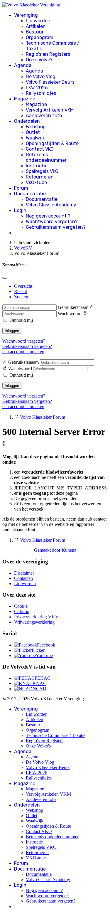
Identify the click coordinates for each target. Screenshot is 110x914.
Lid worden (38, 20)
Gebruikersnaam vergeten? (56, 227)
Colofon (21, 611)
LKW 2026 (37, 87)
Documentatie (30, 193)
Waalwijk (35, 138)
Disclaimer (24, 572)
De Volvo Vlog (40, 76)
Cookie (21, 606)
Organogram (39, 37)
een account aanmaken (23, 351)
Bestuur (35, 32)
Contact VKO (40, 149)
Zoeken (21, 296)
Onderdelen (27, 121)
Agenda (22, 65)
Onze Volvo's (39, 60)
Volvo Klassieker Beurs (50, 82)
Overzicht (23, 286)
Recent (20, 291)
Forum (21, 188)
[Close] (4, 278)
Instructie (37, 166)
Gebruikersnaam (73, 307)
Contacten (23, 578)
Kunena (69, 550)
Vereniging (26, 15)
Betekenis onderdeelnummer (46, 157)
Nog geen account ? (48, 216)
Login (20, 210)
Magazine (24, 99)
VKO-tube (36, 182)
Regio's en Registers (48, 54)
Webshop (35, 126)
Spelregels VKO (42, 171)
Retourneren (40, 177)
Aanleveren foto (44, 115)
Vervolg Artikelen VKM (50, 110)
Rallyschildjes (41, 93)
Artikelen (36, 26)
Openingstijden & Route (52, 143)
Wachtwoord (70, 313)
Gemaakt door (48, 550)
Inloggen (12, 331)
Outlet (33, 132)
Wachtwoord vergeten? (52, 221)
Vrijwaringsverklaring (34, 622)
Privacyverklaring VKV (36, 616)
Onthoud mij (21, 320)
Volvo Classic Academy (51, 205)
